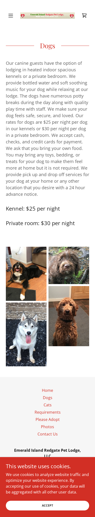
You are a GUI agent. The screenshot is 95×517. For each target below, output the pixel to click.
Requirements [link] (48, 412)
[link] (47, 15)
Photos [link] (47, 426)
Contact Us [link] (48, 434)
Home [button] (47, 390)
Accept (47, 505)
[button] (12, 15)
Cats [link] (48, 405)
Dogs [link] (47, 397)
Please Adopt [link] (48, 419)
